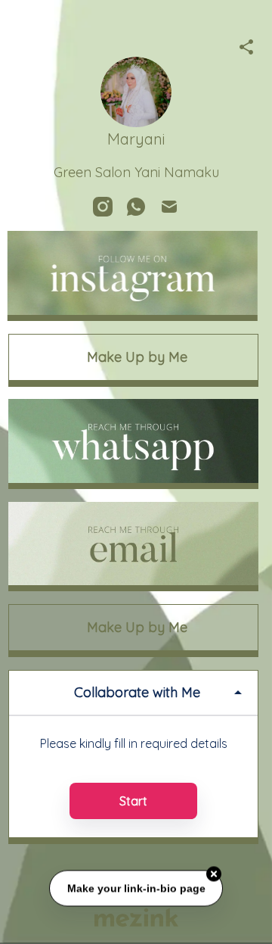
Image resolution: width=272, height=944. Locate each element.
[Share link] (246, 44)
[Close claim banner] (213, 875)
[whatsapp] (136, 206)
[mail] (169, 206)
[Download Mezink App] (136, 917)
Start (133, 800)
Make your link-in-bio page (135, 889)
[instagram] (102, 206)
